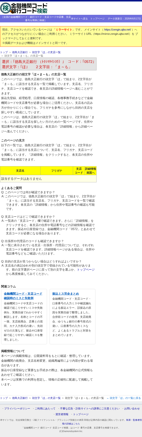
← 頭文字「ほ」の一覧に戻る (123, 397)
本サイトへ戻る (79, 18)
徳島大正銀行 (20, 52)
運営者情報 (61, 414)
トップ (4, 52)
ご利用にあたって (45, 408)
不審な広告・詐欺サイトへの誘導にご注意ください (90, 408)
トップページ (97, 18)
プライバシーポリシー (17, 408)
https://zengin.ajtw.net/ (118, 29)
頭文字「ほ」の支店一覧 (46, 52)
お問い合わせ (132, 408)
